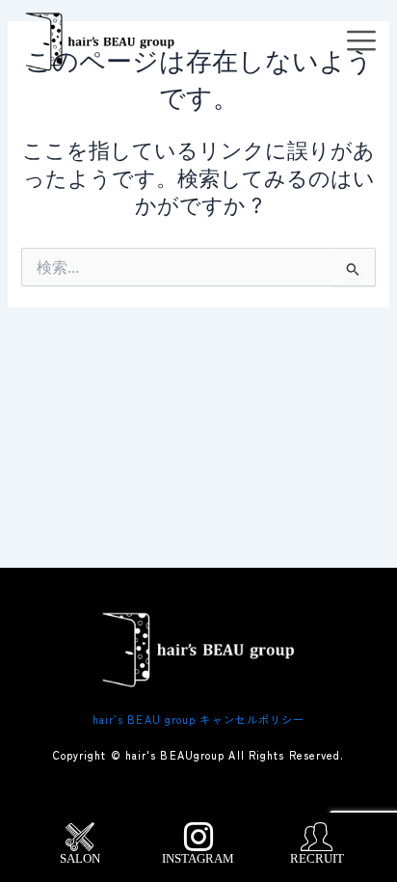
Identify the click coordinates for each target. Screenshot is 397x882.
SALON (80, 858)
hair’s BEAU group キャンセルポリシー (199, 719)
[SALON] (80, 836)
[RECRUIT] (317, 836)
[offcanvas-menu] (361, 41)
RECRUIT (317, 858)
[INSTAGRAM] (198, 836)
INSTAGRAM (198, 858)
